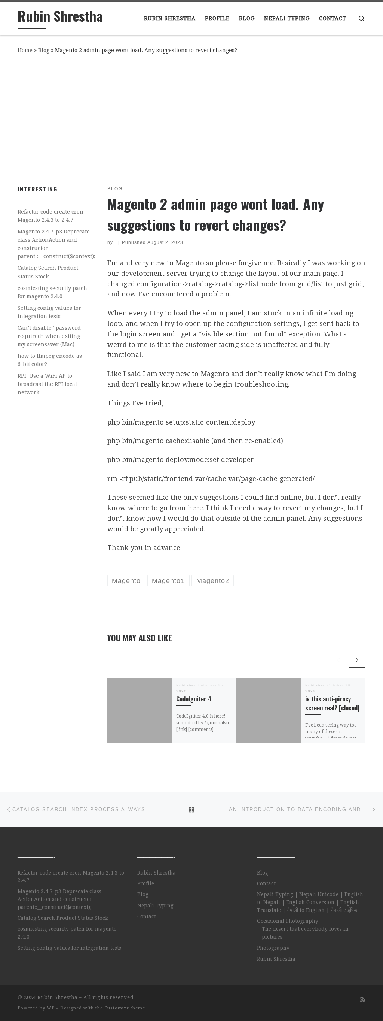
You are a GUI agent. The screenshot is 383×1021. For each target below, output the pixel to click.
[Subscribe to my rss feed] (362, 999)
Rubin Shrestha (156, 873)
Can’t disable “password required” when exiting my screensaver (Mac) (49, 336)
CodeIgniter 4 (194, 698)
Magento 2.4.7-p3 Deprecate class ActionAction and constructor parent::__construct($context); (56, 244)
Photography (273, 948)
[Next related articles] (357, 659)
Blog (43, 50)
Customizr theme (124, 1008)
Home (25, 50)
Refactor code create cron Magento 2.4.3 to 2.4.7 (50, 216)
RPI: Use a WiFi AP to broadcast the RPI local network (47, 384)
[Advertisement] (191, 118)
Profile (145, 883)
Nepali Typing (155, 906)
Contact (146, 916)
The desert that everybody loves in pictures (305, 933)
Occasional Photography (287, 921)
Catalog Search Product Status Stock (48, 272)
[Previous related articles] (338, 659)
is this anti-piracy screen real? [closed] (332, 703)
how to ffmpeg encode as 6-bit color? (50, 360)
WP (51, 1008)
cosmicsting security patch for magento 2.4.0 (52, 292)
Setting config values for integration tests (49, 312)
